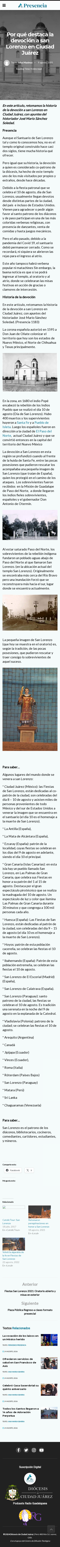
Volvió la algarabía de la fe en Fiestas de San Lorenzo (13, 1255)
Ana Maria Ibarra (16, 1372)
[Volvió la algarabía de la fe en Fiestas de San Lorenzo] (13, 1244)
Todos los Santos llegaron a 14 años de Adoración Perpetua (20, 1412)
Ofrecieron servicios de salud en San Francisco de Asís (19, 1362)
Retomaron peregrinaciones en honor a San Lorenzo (38, 1223)
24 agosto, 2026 (11, 1351)
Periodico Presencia (17, 1345)
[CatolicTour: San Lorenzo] (13, 1211)
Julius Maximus (25, 62)
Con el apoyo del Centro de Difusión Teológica (30, 1541)
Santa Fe (23, 422)
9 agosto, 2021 (45, 62)
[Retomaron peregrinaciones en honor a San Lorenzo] (39, 1211)
